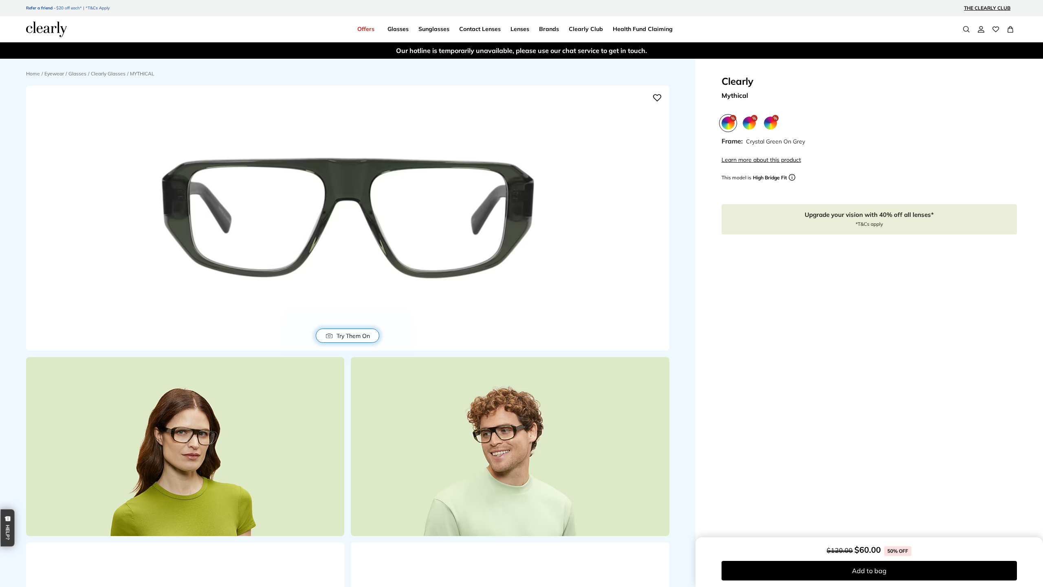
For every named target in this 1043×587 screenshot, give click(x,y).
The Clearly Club (987, 8)
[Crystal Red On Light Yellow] (749, 123)
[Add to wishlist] (657, 98)
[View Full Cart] (1010, 29)
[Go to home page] (46, 29)
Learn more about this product (761, 159)
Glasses (77, 74)
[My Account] (981, 29)
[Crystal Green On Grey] (728, 123)
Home (33, 74)
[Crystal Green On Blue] (770, 123)
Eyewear (54, 74)
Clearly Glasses (108, 74)
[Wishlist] (995, 29)
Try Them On (353, 336)
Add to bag (869, 571)
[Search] (966, 29)
